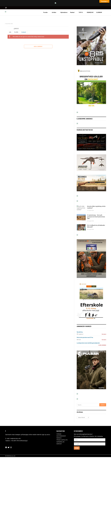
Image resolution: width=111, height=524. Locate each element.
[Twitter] (8, 447)
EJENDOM (99, 12)
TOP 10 (81, 12)
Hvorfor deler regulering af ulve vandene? (96, 207)
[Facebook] (6, 447)
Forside (45, 12)
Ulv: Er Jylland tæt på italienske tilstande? (96, 226)
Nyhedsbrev (64, 12)
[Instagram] (11, 447)
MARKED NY (90, 12)
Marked (72, 12)
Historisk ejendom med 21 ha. (85, 337)
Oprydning (80, 332)
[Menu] (6, 8)
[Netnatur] (13, 12)
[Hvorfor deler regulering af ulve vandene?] (81, 208)
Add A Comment (38, 46)
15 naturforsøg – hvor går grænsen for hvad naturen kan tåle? (96, 216)
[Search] (105, 7)
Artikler (54, 12)
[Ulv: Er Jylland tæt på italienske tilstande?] (81, 227)
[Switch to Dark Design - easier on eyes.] (105, 12)
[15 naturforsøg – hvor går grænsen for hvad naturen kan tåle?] (81, 217)
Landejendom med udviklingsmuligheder (88, 343)
